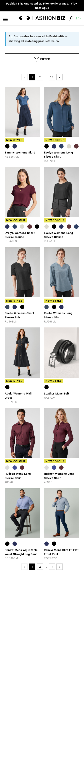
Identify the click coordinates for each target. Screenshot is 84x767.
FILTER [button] (45, 59)
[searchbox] (47, 18)
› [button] (59, 77)
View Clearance (45, 7)
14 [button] (51, 77)
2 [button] (40, 77)
